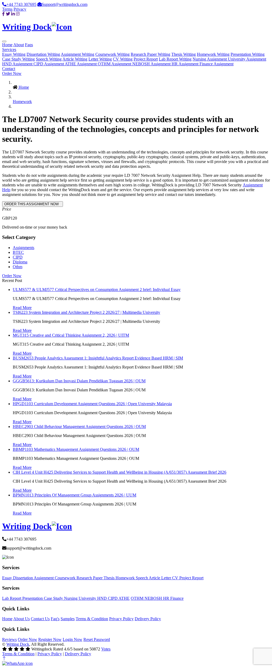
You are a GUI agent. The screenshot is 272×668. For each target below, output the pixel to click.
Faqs (29, 44)
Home (7, 44)
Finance (177, 598)
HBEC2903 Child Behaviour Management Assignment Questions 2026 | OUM (79, 426)
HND (102, 598)
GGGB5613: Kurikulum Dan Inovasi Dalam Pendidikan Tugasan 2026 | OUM (79, 381)
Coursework (65, 578)
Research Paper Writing (150, 54)
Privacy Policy (121, 618)
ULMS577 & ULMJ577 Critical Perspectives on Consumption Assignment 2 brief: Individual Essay (97, 289)
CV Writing (123, 59)
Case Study (54, 598)
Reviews (9, 639)
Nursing (71, 598)
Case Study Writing (18, 59)
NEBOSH (153, 598)
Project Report (146, 59)
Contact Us (40, 618)
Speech (142, 578)
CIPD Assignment (49, 64)
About (18, 44)
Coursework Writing (112, 54)
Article (155, 578)
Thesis (110, 578)
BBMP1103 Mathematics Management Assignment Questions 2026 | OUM (76, 449)
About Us (21, 618)
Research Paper (90, 578)
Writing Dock (17, 644)
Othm (17, 266)
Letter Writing (100, 59)
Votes (105, 649)
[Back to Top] (4, 658)
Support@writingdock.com (64, 4)
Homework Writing (213, 54)
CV (175, 578)
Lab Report (12, 598)
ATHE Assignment (81, 64)
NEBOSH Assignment (152, 64)
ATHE (124, 598)
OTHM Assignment (115, 64)
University (88, 598)
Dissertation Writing (43, 54)
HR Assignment (185, 64)
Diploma (20, 262)
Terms (7, 9)
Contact (8, 68)
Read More (22, 307)
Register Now (50, 639)
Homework (22, 101)
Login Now (72, 639)
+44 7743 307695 (21, 4)
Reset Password (96, 639)
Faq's (55, 618)
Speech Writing (49, 59)
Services (9, 49)
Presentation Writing (248, 54)
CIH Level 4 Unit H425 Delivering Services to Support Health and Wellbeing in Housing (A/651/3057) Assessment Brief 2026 (119, 472)
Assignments (23, 247)
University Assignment (247, 59)
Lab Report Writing (175, 59)
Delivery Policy (148, 618)
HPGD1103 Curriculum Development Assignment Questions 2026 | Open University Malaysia (92, 403)
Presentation (33, 598)
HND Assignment (17, 64)
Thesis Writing (183, 54)
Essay (7, 578)
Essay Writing (14, 54)
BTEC (18, 252)
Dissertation (23, 578)
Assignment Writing (77, 54)
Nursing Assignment (210, 59)
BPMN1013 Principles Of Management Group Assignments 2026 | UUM (74, 495)
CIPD (18, 257)
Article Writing (74, 59)
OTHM (137, 598)
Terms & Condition (92, 618)
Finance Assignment (216, 64)
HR (166, 598)
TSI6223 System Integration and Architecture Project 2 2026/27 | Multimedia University (86, 312)
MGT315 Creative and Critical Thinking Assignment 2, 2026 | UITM (71, 335)
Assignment (44, 578)
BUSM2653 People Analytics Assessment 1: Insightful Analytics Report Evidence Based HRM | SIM (98, 358)
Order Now (12, 73)
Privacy (20, 9)
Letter (166, 578)
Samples (68, 618)
